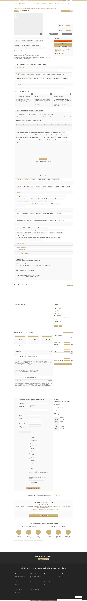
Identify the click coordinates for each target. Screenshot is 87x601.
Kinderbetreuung (33, 463)
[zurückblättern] (16, 24)
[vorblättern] (40, 24)
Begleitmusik (32, 462)
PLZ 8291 (59, 308)
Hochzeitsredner (33, 454)
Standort (18, 192)
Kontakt (61, 589)
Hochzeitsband (32, 442)
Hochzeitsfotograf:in (33, 440)
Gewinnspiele (17, 584)
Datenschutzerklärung (47, 581)
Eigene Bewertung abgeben (68, 332)
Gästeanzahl (21, 430)
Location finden (36, 3)
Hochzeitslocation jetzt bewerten (63, 363)
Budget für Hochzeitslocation (22, 427)
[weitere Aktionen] (71, 11)
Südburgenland (56, 319)
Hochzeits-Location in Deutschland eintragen (35, 577)
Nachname (20, 418)
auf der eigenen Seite (58, 537)
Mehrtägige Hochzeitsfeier (64, 46)
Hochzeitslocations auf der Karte (20, 576)
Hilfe (65, 0)
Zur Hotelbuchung (63, 43)
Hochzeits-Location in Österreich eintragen (35, 581)
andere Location (32, 437)
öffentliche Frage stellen (44, 515)
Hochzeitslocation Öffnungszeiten (60, 51)
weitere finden (28, 537)
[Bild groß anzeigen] (24, 94)
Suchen (71, 3)
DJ (30, 443)
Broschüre (19, 179)
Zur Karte (56, 405)
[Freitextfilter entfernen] (69, 3)
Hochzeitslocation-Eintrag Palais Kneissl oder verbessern (48, 538)
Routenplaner (70, 285)
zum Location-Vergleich (18, 589)
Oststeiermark (69, 317)
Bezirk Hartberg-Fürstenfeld (62, 317)
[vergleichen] (16, 17)
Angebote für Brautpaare (20, 243)
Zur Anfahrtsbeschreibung (59, 407)
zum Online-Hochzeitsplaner (44, 559)
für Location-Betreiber (44, 3)
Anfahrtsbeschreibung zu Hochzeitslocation (62, 49)
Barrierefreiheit (79, 596)
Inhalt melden (57, 495)
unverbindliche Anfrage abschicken (33, 488)
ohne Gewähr (49, 495)
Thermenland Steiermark (63, 319)
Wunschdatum (21, 406)
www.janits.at (44, 100)
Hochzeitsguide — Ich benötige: (22, 436)
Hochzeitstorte (32, 448)
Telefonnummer (21, 423)
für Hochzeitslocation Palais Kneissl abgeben (19, 537)
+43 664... (58, 53)
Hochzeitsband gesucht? (31, 0)
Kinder (17, 209)
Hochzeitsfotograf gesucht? (20, 0)
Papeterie (31, 449)
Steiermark (60, 311)
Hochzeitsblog (51, 3)
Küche (17, 224)
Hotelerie (18, 216)
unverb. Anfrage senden (65, 11)
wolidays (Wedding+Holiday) (22, 253)
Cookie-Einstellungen (43, 159)
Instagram (33, 179)
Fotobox (31, 468)
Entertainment (19, 182)
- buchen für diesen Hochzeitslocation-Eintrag (68, 538)
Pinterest (60, 584)
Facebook (26, 179)
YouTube (60, 581)
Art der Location (20, 67)
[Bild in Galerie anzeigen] (51, 18)
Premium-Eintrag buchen (34, 589)
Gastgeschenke (32, 460)
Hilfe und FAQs (17, 592)
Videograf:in (32, 457)
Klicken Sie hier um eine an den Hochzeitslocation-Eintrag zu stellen (43, 509)
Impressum (46, 576)
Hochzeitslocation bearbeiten (34, 586)
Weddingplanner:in (33, 469)
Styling (31, 451)
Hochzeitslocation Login (60, 0)
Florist (31, 446)
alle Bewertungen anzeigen (67, 33)
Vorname (20, 415)
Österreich (57, 313)
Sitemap (45, 584)
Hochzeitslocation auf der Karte (60, 50)
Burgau (57, 310)
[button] (28, 24)
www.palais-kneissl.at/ (62, 55)
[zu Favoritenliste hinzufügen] (16, 15)
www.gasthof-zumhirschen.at (62, 100)
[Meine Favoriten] (55, 3)
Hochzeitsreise (32, 466)
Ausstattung (19, 84)
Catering (31, 439)
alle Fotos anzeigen (54, 33)
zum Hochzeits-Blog (18, 581)
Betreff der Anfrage (22, 403)
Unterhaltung (32, 465)
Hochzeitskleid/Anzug (33, 445)
